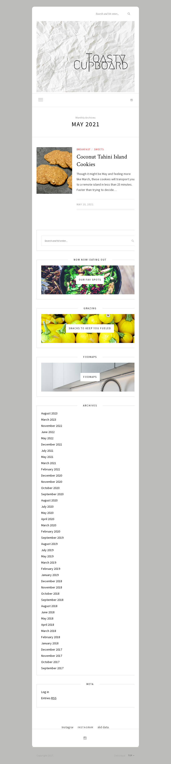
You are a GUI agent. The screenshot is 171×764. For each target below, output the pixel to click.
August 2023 (49, 413)
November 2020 (51, 482)
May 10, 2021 (85, 204)
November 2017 (51, 656)
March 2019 (48, 562)
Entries (49, 698)
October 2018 (50, 594)
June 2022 (48, 432)
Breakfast (83, 149)
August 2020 (49, 500)
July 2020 (47, 507)
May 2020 (47, 513)
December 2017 (51, 649)
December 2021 (51, 444)
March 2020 (48, 525)
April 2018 (47, 625)
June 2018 (48, 612)
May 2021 (47, 457)
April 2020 (47, 519)
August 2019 (49, 544)
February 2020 (50, 531)
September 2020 (52, 494)
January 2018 (50, 643)
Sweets (99, 149)
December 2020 (51, 475)
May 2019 (47, 556)
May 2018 (47, 618)
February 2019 (50, 569)
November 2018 (51, 587)
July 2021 (47, 451)
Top (130, 755)
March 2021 (48, 463)
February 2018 (50, 637)
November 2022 (51, 426)
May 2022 (47, 438)
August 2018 (49, 606)
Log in (45, 692)
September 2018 (52, 600)
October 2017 (50, 662)
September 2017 (52, 668)
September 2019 (52, 538)
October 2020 (50, 488)
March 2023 (48, 420)
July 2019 (47, 550)
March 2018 (48, 631)
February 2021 (50, 469)
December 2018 (51, 581)
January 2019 (50, 575)
